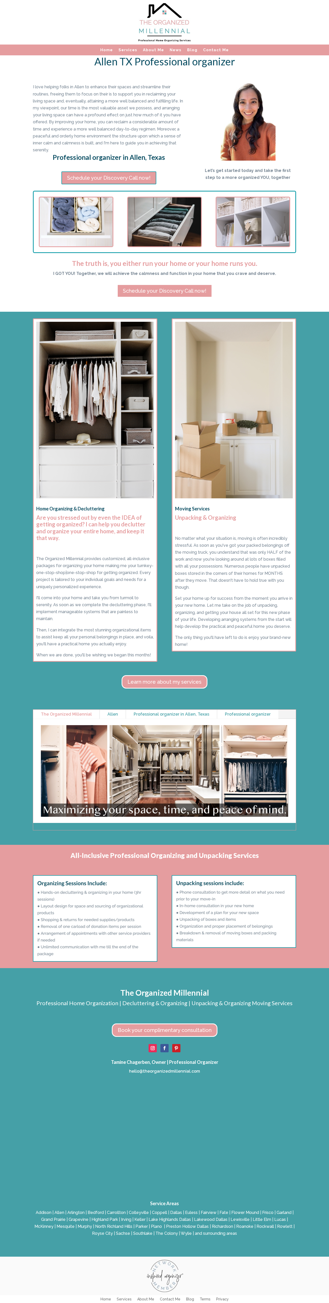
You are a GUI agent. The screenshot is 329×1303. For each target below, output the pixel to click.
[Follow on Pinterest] (176, 1048)
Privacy (222, 1299)
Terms (205, 1299)
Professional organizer (248, 714)
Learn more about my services (164, 682)
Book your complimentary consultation (165, 1030)
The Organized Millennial (66, 714)
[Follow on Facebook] (164, 1048)
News (175, 50)
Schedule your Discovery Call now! (109, 178)
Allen (112, 714)
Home (106, 50)
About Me (153, 50)
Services (127, 50)
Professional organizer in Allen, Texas (171, 714)
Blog (192, 50)
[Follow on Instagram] (153, 1048)
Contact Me (216, 50)
